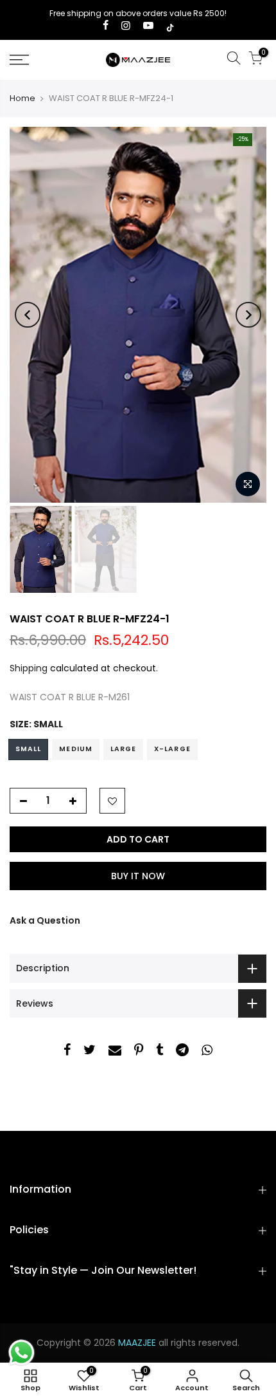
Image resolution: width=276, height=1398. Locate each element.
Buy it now (138, 876)
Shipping (28, 668)
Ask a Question (45, 920)
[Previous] (27, 315)
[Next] (248, 315)
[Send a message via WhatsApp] (21, 1352)
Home (22, 98)
